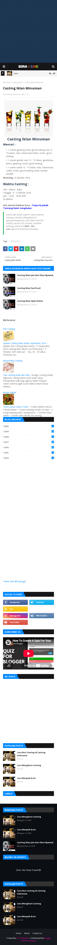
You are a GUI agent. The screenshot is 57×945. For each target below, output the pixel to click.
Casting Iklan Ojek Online (30, 301)
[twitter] (41, 602)
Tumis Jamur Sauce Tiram (15, 406)
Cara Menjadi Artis (26, 778)
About (26, 933)
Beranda (6, 82)
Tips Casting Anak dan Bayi (16, 375)
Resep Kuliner (9, 392)
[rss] (15, 609)
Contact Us (37, 933)
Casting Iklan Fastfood (28, 288)
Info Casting (9, 328)
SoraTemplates (22, 938)
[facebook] (15, 602)
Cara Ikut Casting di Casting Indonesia (31, 754)
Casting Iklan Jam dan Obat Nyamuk (35, 275)
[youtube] (15, 622)
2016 (29, 447)
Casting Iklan (17, 82)
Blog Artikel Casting (12, 360)
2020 (28, 426)
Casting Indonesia (13, 94)
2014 (28, 458)
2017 (29, 442)
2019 (29, 431)
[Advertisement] (28, 31)
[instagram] (15, 615)
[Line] (41, 609)
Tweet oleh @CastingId (14, 581)
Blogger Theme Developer (36, 939)
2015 (29, 452)
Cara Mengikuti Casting (29, 765)
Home (18, 933)
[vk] (41, 615)
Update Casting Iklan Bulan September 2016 (24, 343)
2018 (28, 436)
